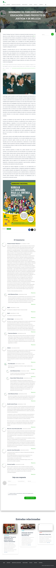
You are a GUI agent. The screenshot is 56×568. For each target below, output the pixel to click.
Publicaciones (24, 4)
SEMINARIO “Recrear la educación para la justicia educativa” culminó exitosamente (10, 539)
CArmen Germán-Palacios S (13, 243)
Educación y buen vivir (45, 534)
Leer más (5, 552)
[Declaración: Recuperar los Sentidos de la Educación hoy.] (28, 526)
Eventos (35, 4)
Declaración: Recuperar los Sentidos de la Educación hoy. (27, 534)
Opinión (23, 530)
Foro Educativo (11, 363)
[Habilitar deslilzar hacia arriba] (53, 565)
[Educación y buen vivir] (45, 527)
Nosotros (8, 4)
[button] (27, 4)
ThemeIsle (52, 565)
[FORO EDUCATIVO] (4, 2)
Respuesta (33, 304)
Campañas (41, 4)
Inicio (4, 4)
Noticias (30, 4)
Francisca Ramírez (12, 333)
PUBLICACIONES (6, 535)
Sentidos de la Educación (16, 4)
